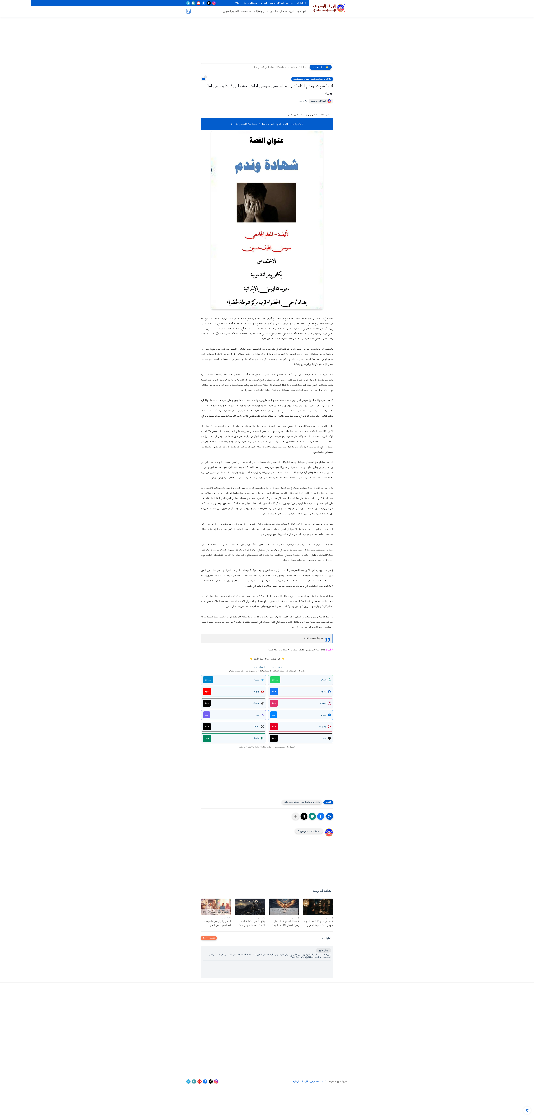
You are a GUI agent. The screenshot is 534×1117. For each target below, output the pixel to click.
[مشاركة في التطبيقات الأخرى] (295, 816)
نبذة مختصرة (246, 11)
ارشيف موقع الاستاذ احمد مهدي (281, 3)
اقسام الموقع (301, 3)
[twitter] (209, 3)
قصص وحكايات (261, 11)
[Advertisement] (267, 41)
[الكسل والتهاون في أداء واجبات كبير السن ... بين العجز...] (216, 907)
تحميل (207, 738)
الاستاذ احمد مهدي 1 (318, 101)
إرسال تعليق (323, 950)
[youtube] (198, 3)
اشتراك (207, 691)
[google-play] (193, 3)
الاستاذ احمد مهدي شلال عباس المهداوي (309, 1081)
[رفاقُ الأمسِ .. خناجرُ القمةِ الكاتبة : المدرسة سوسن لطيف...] (250, 907)
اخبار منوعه (301, 11)
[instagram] (214, 3)
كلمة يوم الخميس (231, 11)
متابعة (274, 691)
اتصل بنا (264, 3)
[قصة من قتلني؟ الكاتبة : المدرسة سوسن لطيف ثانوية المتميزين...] (318, 907)
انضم (273, 715)
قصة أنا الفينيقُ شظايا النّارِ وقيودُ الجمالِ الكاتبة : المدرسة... (284, 923)
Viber (237, 3)
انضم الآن (275, 679)
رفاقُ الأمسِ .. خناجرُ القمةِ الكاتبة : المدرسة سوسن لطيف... (250, 923)
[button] (320, 816)
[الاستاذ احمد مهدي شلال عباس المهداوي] (329, 8)
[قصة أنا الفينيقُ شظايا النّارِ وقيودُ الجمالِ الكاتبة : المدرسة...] (284, 907)
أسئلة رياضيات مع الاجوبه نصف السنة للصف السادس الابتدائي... (280, 67)
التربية (291, 11)
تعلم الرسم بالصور (279, 11)
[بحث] (188, 11)
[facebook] (204, 3)
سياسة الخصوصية (250, 3)
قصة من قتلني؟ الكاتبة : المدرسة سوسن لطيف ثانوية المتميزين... (318, 923)
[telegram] (188, 3)
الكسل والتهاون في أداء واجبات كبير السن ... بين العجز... (217, 923)
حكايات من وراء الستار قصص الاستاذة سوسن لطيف (312, 79)
